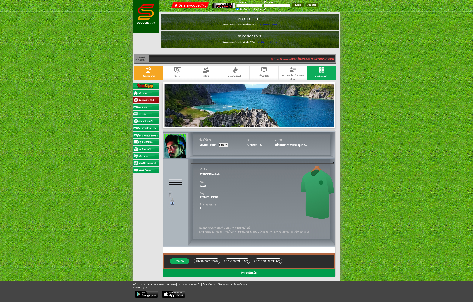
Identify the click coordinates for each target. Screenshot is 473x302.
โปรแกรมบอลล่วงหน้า (189, 284)
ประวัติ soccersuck (223, 284)
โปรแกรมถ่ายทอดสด (165, 284)
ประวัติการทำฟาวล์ (207, 261)
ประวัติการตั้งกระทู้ (237, 261)
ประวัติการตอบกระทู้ (268, 261)
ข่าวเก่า (148, 284)
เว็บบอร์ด (207, 284)
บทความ (179, 261)
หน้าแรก (137, 284)
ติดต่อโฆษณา (241, 284)
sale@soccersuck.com (267, 24)
